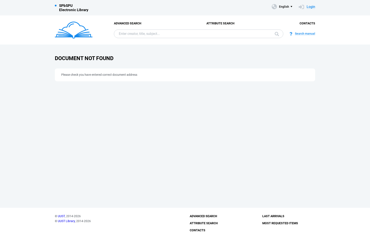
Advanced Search (127, 23)
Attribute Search (220, 23)
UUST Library (66, 221)
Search (275, 34)
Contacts (307, 23)
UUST (61, 216)
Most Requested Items (280, 223)
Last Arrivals (273, 216)
